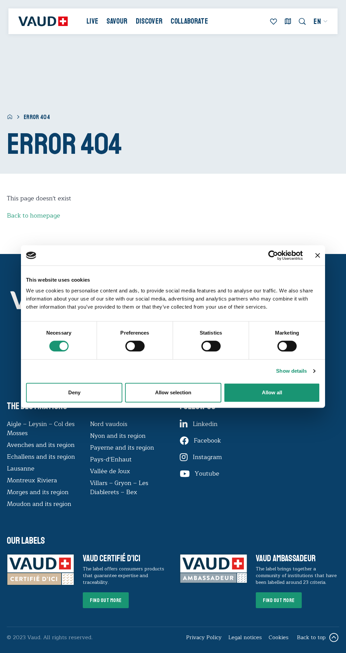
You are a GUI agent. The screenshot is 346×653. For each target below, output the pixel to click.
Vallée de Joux (110, 471)
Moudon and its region (40, 504)
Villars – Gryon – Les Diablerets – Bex (119, 487)
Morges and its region (38, 492)
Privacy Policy (204, 637)
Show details (291, 371)
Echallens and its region (42, 457)
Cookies (279, 637)
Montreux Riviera (32, 480)
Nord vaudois (108, 424)
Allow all (272, 392)
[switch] (128, 345)
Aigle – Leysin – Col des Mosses (41, 428)
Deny (74, 392)
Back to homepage (33, 215)
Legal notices (245, 637)
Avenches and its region (41, 445)
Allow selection (173, 392)
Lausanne (20, 468)
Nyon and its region (118, 436)
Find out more (106, 600)
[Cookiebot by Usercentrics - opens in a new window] (273, 255)
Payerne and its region (122, 448)
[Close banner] (317, 255)
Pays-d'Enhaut (111, 459)
